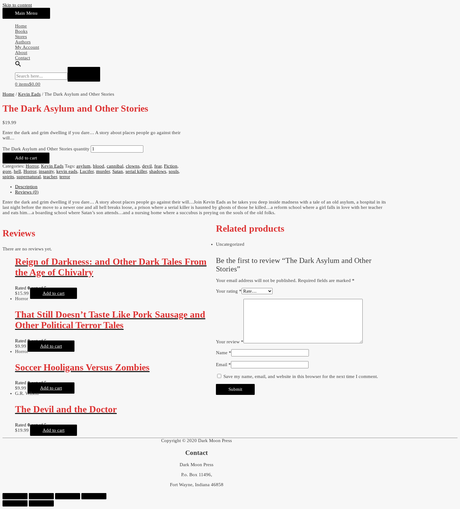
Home (21, 25)
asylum (83, 166)
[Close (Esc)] (15, 496)
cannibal (115, 166)
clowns (133, 166)
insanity (46, 171)
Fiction (170, 166)
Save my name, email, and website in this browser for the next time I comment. (300, 376)
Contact (22, 57)
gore (7, 171)
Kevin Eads (29, 94)
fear (157, 166)
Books (21, 31)
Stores (21, 36)
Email (223, 364)
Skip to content (17, 5)
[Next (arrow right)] (41, 503)
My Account (27, 47)
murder (103, 171)
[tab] (203, 186)
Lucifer (87, 171)
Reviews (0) (26, 191)
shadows (157, 171)
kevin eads (66, 171)
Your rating (229, 291)
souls (174, 171)
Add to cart (26, 157)
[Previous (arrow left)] (15, 503)
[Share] (41, 496)
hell (17, 171)
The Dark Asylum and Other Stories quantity (46, 148)
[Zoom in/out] (93, 496)
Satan (117, 171)
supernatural (29, 176)
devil (147, 166)
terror (64, 176)
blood (98, 166)
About (21, 52)
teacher (50, 176)
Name (223, 352)
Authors (23, 41)
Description (26, 186)
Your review (229, 341)
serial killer (136, 171)
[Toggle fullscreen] (67, 496)
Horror (32, 166)
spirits (8, 176)
